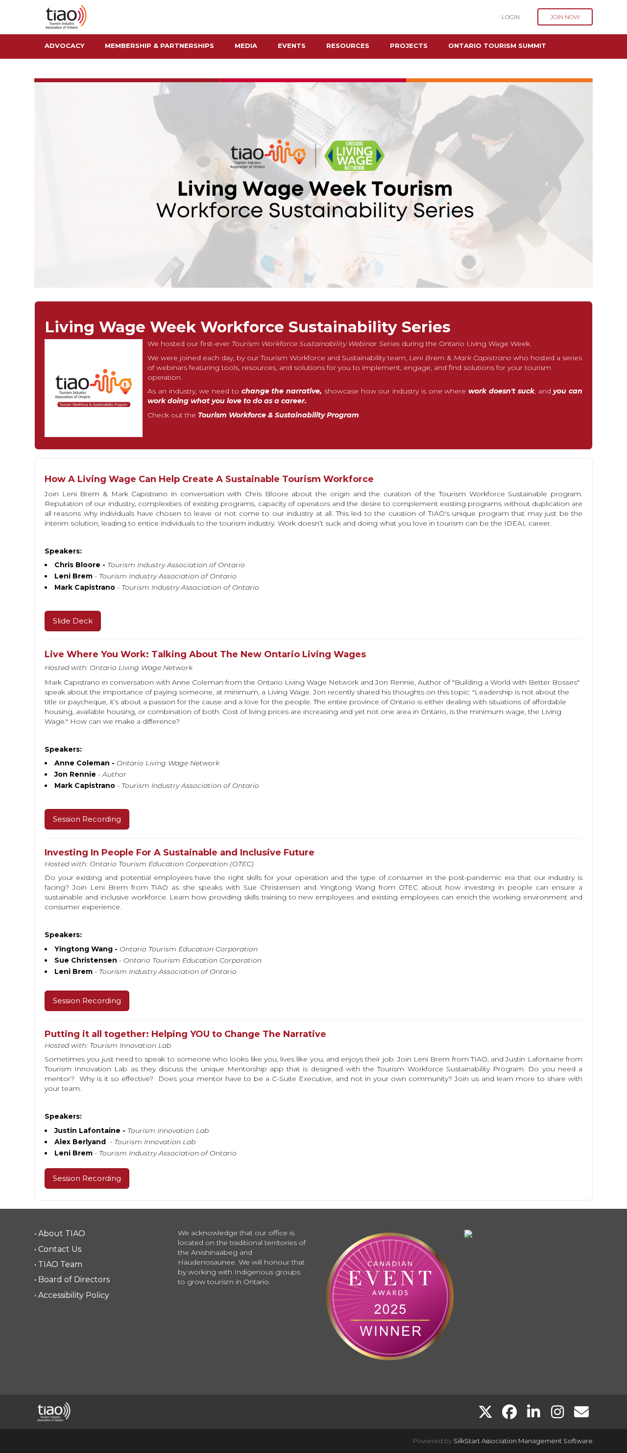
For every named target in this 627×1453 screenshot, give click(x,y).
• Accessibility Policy (71, 1295)
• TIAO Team (58, 1264)
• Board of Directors (72, 1279)
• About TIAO (59, 1233)
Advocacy (64, 45)
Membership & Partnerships (159, 45)
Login (511, 17)
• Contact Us (57, 1249)
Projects (409, 45)
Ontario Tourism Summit (497, 45)
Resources (347, 45)
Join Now (565, 17)
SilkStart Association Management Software (523, 1441)
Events (292, 45)
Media (246, 45)
